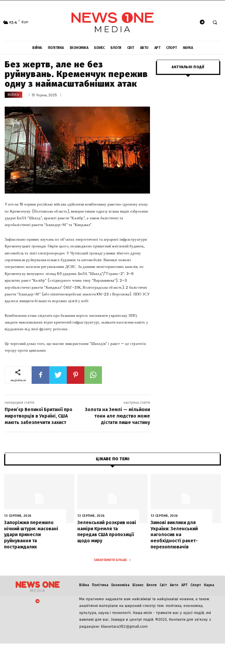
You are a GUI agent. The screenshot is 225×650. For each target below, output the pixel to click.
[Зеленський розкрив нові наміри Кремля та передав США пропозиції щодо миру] (112, 498)
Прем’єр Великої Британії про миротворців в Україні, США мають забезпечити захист (38, 416)
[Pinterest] (75, 375)
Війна (13, 94)
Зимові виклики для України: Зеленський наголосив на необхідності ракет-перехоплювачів (174, 535)
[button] (214, 22)
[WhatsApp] (93, 375)
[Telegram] (202, 22)
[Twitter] (58, 375)
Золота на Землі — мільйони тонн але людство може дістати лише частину (117, 416)
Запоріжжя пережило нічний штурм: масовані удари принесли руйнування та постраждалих (31, 535)
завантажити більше (110, 560)
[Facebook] (40, 375)
